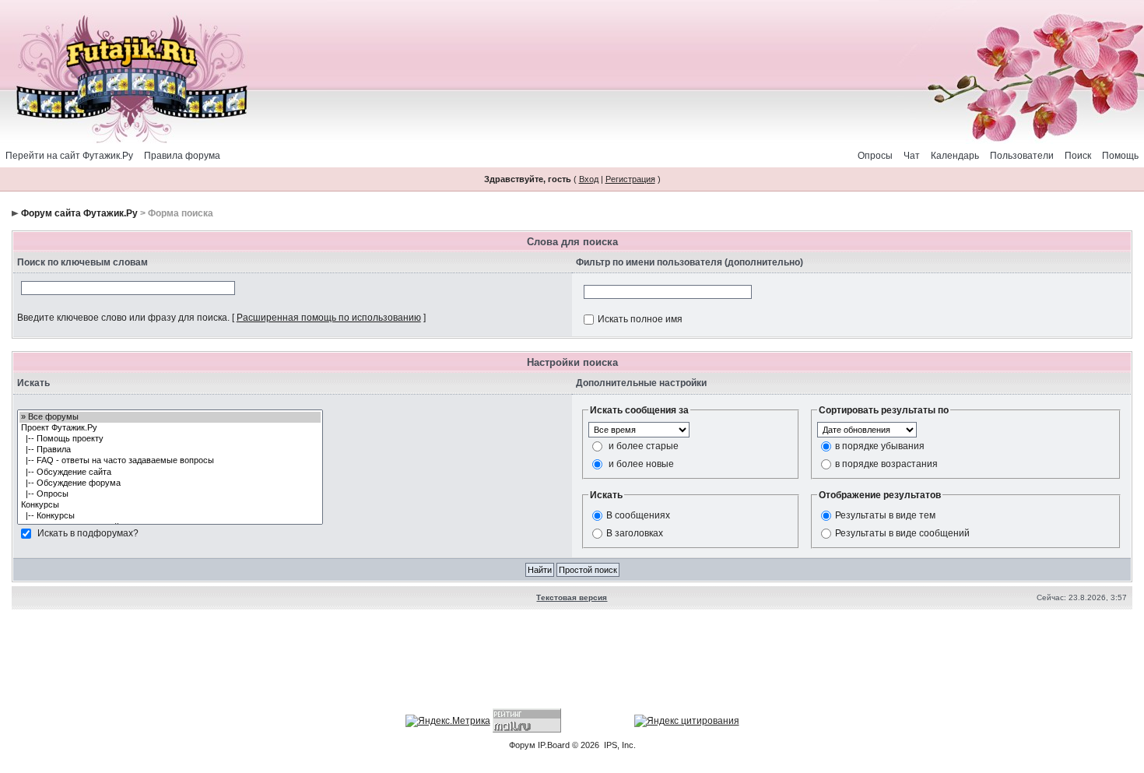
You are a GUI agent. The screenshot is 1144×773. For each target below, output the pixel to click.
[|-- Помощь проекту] (170, 439)
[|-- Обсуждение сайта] (170, 472)
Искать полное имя (640, 319)
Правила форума (182, 155)
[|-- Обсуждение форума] (170, 483)
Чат (912, 155)
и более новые (641, 463)
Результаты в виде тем (885, 514)
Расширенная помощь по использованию (329, 317)
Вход (588, 179)
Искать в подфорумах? (88, 532)
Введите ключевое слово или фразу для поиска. (123, 317)
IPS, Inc (618, 745)
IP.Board (554, 745)
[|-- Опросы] (170, 494)
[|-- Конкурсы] (170, 516)
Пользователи (1022, 155)
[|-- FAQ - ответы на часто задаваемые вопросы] (170, 460)
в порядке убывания (880, 445)
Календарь (955, 155)
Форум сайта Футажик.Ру (79, 213)
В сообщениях (638, 514)
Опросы (875, 155)
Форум (522, 745)
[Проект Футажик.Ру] (170, 428)
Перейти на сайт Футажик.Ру (69, 155)
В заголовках (634, 532)
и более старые (644, 445)
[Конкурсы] (170, 505)
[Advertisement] (572, 661)
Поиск (1078, 155)
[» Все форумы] (170, 417)
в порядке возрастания (886, 463)
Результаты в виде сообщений (902, 532)
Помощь (1120, 155)
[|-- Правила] (170, 449)
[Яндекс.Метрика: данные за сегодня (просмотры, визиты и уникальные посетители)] (447, 721)
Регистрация (630, 179)
